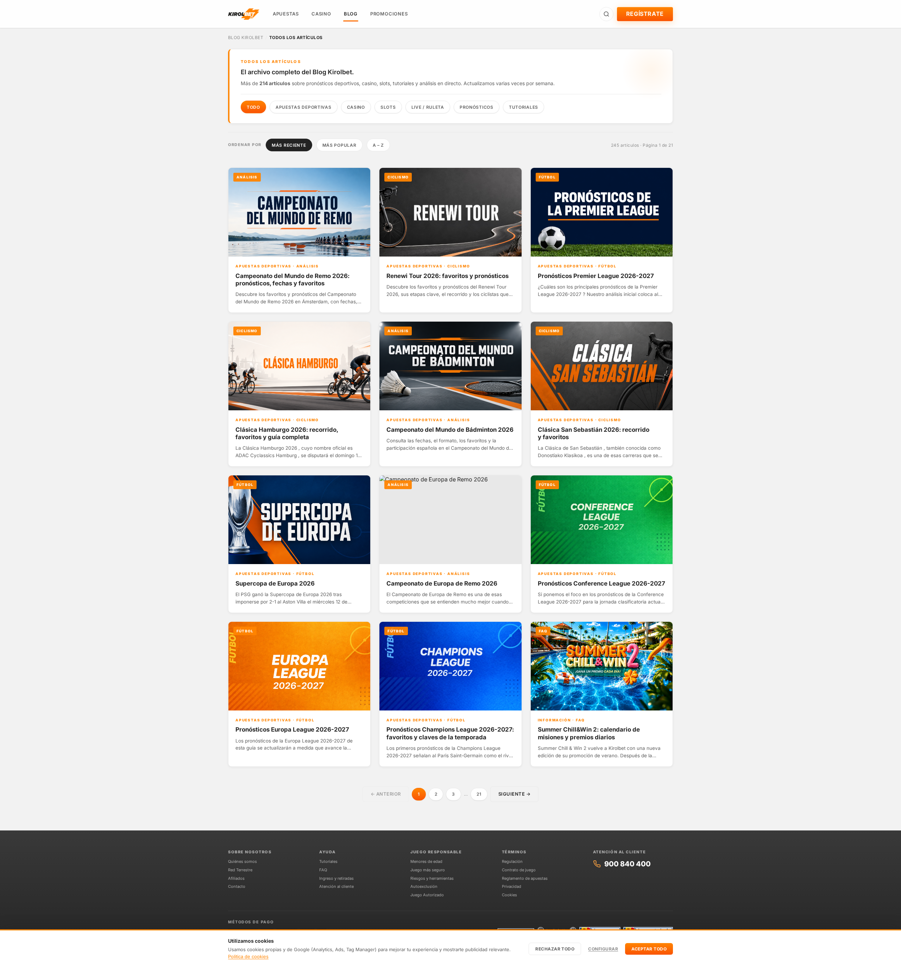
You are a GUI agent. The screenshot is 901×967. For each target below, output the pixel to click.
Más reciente (289, 145)
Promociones (389, 14)
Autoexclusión (423, 886)
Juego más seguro (427, 869)
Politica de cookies (248, 956)
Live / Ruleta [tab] (427, 107)
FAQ (323, 869)
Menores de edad (426, 861)
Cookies (509, 894)
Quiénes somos (242, 861)
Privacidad (511, 886)
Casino (321, 14)
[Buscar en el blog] (606, 14)
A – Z (378, 145)
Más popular (339, 145)
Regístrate (645, 13)
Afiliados (236, 878)
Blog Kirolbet (245, 37)
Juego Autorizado (427, 894)
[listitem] (299, 240)
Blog (351, 14)
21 (479, 794)
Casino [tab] (356, 107)
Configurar (603, 948)
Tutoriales (328, 861)
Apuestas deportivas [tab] (304, 107)
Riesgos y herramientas (432, 878)
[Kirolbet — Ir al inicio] (243, 14)
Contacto (236, 886)
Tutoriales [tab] (523, 107)
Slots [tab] (388, 107)
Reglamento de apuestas (525, 878)
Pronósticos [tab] (476, 107)
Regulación (512, 861)
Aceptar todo (649, 948)
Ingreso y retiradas (336, 878)
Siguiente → (514, 794)
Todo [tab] (253, 107)
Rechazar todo (554, 948)
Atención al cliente (336, 886)
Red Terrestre (240, 869)
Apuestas (286, 14)
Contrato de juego (519, 869)
